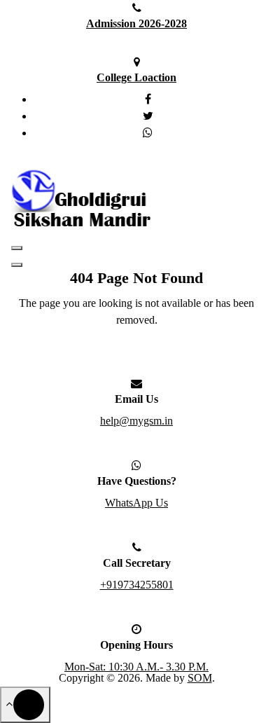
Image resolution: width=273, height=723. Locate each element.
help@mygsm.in (136, 421)
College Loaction (136, 77)
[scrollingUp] (25, 705)
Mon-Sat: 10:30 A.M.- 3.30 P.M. (136, 667)
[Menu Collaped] (16, 248)
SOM (200, 678)
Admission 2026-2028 (136, 23)
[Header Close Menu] (16, 265)
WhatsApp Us (136, 503)
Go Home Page (131, 357)
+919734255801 (137, 585)
